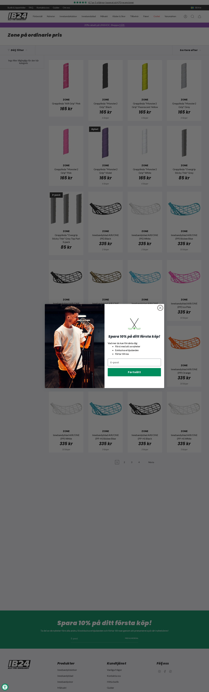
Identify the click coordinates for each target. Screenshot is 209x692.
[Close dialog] (160, 308)
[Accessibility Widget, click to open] (5, 687)
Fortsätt (134, 372)
